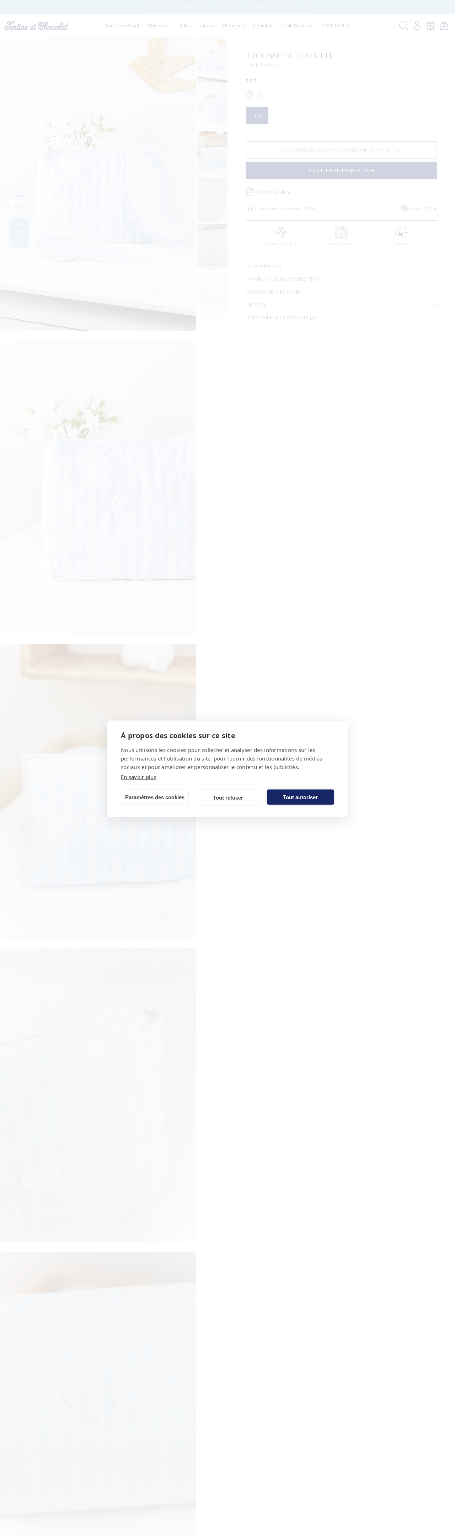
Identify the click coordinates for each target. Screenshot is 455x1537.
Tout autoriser (300, 797)
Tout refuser (228, 797)
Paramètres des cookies (154, 797)
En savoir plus (138, 776)
